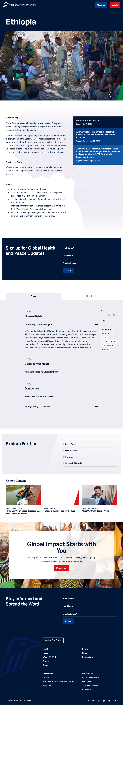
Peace (45, 653)
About (45, 665)
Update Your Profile (53, 641)
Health (104, 337)
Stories (46, 661)
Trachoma (105, 349)
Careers (46, 677)
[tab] (34, 296)
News (84, 653)
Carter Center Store (90, 677)
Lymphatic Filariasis (109, 341)
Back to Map (13, 117)
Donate (115, 5)
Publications (87, 657)
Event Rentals (87, 673)
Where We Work (49, 657)
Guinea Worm (106, 333)
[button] (101, 5)
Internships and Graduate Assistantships (58, 681)
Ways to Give (48, 685)
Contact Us (86, 690)
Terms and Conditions (90, 686)
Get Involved (48, 673)
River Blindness (107, 345)
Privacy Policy (87, 682)
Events (85, 649)
